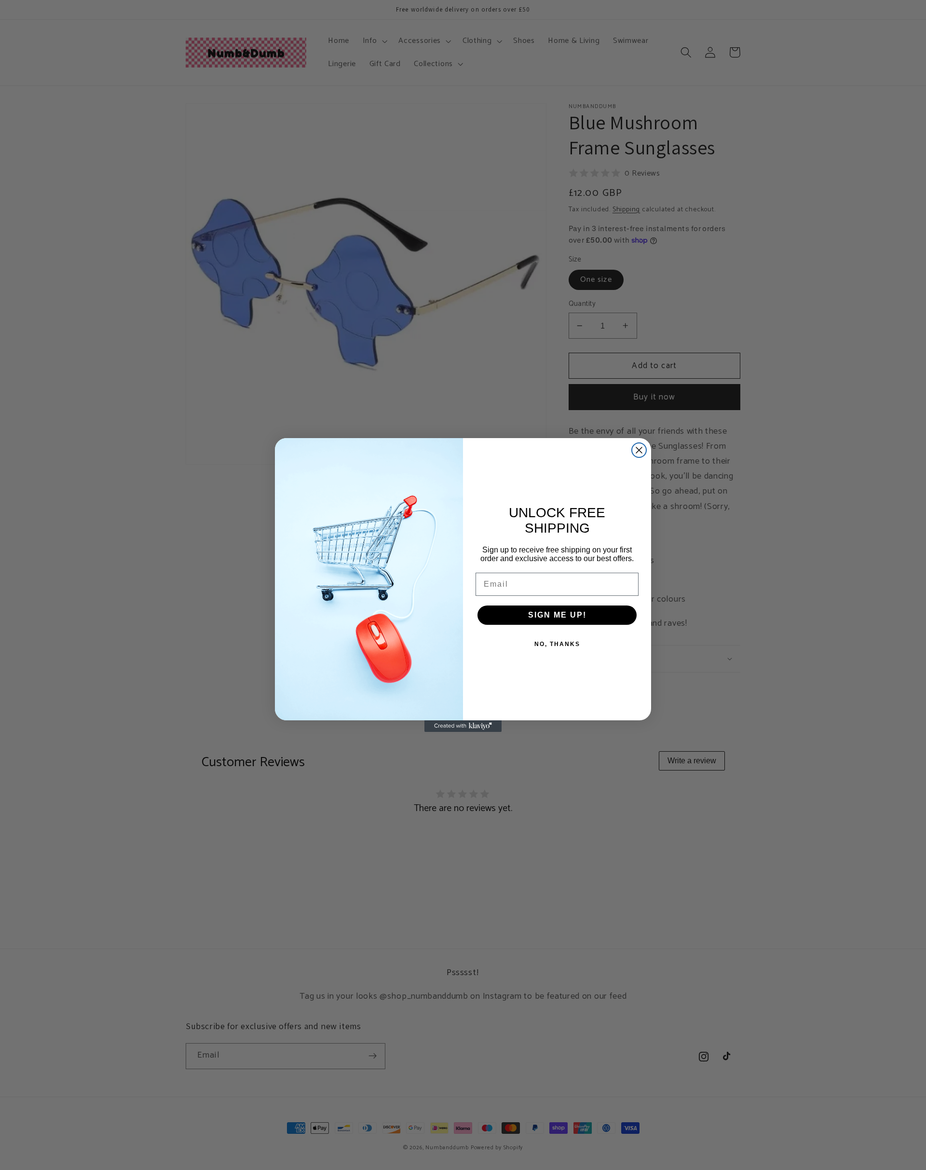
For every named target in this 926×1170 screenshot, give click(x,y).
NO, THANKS (557, 644)
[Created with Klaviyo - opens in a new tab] (463, 726)
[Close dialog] (639, 450)
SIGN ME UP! (557, 615)
